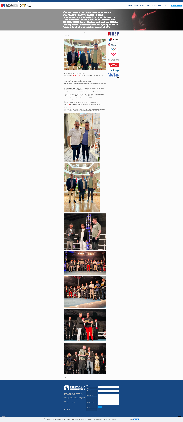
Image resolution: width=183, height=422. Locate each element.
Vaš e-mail (100, 389)
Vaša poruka (100, 393)
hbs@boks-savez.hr (32, 1)
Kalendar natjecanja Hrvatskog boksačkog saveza (91, 404)
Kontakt (88, 407)
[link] (75, 75)
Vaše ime (100, 385)
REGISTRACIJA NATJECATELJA (176, 5)
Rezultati (88, 393)
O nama (88, 409)
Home (88, 388)
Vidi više (131, 419)
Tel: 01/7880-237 (67, 409)
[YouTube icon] (178, 1)
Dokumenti (89, 397)
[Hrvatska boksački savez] (16, 5)
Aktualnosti (89, 390)
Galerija (88, 400)
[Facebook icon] (177, 1)
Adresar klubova (90, 395)
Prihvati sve (136, 419)
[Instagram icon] (179, 1)
